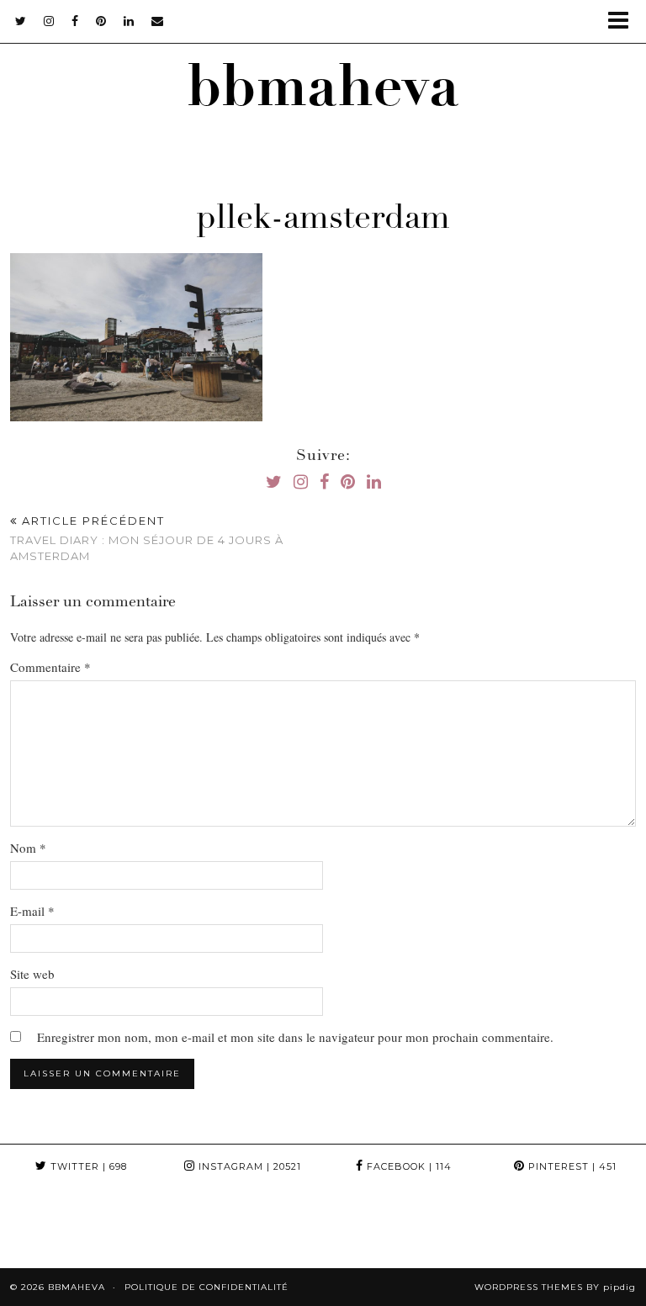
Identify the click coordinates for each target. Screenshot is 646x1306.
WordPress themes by (555, 1287)
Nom (28, 847)
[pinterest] (101, 21)
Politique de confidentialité (206, 1287)
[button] (623, 21)
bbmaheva (323, 93)
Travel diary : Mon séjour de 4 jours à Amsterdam (146, 538)
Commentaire (50, 666)
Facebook (407, 1166)
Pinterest (571, 1166)
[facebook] (75, 21)
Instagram (248, 1166)
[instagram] (49, 21)
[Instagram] (40, 1227)
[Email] (157, 21)
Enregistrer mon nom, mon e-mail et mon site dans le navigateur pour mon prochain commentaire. (295, 1036)
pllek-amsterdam (323, 220)
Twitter (87, 1166)
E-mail (32, 910)
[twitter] (21, 21)
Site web (32, 973)
